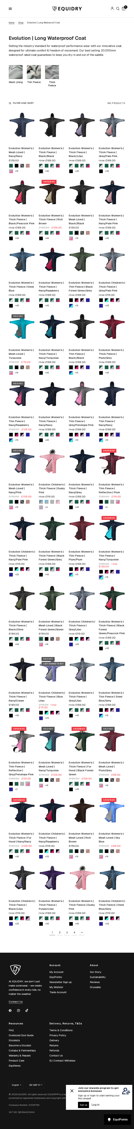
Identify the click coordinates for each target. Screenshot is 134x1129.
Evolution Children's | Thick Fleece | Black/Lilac (22, 904)
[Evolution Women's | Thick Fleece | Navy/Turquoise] (52, 328)
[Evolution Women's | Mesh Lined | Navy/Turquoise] (52, 740)
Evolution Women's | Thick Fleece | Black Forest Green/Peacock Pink (112, 627)
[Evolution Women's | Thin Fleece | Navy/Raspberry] (22, 395)
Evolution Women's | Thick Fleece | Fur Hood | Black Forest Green (81, 768)
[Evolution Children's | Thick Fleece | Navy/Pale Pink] (22, 529)
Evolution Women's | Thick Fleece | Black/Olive (21, 625)
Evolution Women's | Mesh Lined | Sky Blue (111, 837)
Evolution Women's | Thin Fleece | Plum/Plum (81, 555)
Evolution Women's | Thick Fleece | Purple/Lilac (51, 904)
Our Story (95, 972)
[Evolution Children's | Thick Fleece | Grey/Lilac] (82, 599)
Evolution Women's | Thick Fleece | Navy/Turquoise (51, 353)
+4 (46, 507)
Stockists (14, 1040)
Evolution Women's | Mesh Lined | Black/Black (81, 219)
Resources (16, 1023)
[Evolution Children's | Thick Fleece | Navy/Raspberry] (52, 811)
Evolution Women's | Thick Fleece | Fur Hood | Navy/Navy (21, 837)
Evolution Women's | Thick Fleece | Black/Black (51, 152)
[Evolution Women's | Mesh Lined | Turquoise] (22, 328)
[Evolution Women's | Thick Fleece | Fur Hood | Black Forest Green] (82, 740)
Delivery (54, 1040)
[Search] (118, 8)
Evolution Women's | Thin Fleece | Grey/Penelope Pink (81, 421)
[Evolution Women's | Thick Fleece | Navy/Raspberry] (52, 260)
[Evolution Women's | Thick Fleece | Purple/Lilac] (52, 879)
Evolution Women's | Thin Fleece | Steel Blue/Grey (111, 696)
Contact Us (56, 1055)
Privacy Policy (57, 1035)
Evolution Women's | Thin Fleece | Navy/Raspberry (21, 421)
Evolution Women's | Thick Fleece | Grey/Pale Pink (111, 152)
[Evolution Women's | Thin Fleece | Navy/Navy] (112, 395)
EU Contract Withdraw (62, 1060)
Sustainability (98, 977)
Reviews (95, 982)
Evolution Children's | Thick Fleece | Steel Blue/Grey (112, 904)
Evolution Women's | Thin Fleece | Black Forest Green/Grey (81, 286)
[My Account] (112, 8)
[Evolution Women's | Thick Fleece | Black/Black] (52, 126)
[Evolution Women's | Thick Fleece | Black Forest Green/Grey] (52, 529)
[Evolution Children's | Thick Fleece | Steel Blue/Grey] (112, 879)
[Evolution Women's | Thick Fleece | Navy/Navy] (52, 395)
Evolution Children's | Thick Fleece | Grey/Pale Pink (112, 286)
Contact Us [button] (16, 1001)
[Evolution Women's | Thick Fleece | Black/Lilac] (82, 126)
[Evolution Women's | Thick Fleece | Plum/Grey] (112, 328)
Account (55, 965)
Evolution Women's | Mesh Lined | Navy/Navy (21, 152)
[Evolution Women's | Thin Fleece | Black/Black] (82, 328)
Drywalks (95, 987)
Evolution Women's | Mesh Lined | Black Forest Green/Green (51, 625)
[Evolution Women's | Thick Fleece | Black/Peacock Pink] (22, 193)
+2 (106, 507)
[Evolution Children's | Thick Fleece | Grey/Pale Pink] (112, 260)
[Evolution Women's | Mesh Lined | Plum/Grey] (112, 740)
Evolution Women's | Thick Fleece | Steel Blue (21, 286)
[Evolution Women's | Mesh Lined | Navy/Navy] (22, 126)
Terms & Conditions (61, 1030)
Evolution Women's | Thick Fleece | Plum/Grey (111, 353)
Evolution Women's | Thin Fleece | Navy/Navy (111, 421)
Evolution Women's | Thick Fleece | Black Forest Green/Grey (51, 555)
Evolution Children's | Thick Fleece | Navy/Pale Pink (22, 555)
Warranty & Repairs (20, 1055)
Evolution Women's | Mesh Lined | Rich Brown (81, 837)
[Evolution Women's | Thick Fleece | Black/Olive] (22, 599)
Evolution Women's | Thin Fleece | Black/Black (81, 353)
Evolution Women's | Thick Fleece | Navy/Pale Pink (111, 219)
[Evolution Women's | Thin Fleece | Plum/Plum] (82, 529)
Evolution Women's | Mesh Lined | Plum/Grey (111, 766)
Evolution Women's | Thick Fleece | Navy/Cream (21, 696)
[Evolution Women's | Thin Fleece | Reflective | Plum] (112, 462)
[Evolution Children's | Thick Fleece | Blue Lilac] (52, 670)
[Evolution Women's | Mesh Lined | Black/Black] (82, 193)
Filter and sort (23, 103)
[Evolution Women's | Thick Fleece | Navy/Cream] (22, 670)
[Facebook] (12, 1010)
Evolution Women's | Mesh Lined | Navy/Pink (21, 488)
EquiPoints (55, 977)
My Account (56, 972)
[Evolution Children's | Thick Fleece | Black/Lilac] (22, 879)
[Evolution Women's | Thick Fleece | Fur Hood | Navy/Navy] (22, 811)
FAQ (11, 1030)
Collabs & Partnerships (22, 1050)
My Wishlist (56, 987)
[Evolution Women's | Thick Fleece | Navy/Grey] (82, 462)
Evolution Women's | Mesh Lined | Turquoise (21, 353)
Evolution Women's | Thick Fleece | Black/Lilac (81, 152)
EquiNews (15, 1065)
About (94, 965)
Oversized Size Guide (21, 1035)
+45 (47, 171)
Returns (53, 1045)
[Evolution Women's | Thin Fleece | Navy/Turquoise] (112, 529)
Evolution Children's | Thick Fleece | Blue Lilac (52, 696)
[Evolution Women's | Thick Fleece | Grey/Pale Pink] (112, 126)
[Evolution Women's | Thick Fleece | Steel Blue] (22, 260)
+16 (16, 171)
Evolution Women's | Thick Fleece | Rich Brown (51, 219)
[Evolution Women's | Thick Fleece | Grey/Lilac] (82, 670)
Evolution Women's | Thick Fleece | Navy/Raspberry (51, 286)
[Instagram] (21, 1010)
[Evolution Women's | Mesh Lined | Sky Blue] (112, 811)
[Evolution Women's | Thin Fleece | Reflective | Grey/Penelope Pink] (22, 740)
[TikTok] (29, 1010)
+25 (107, 305)
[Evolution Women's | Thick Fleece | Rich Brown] (52, 193)
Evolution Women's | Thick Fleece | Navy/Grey (81, 488)
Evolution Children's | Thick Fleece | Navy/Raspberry (52, 837)
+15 (76, 305)
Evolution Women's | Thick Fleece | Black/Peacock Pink (22, 219)
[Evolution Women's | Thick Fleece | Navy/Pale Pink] (112, 193)
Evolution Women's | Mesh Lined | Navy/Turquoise (51, 766)
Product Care (16, 1060)
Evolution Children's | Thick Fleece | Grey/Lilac (82, 625)
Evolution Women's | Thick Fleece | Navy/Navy (51, 421)
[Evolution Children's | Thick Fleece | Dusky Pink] (52, 462)
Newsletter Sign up (60, 982)
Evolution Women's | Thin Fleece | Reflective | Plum (111, 488)
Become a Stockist (20, 1045)
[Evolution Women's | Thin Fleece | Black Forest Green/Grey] (82, 260)
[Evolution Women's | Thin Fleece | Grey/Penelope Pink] (82, 395)
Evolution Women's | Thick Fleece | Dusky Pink (82, 904)
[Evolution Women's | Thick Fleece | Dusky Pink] (82, 879)
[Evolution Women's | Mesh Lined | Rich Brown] (82, 811)
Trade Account (57, 992)
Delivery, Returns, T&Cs (65, 1023)
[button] (11, 165)
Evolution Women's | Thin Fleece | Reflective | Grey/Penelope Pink (21, 768)
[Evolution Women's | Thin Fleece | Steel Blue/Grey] (112, 670)
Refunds (54, 1050)
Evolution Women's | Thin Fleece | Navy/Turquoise (111, 555)
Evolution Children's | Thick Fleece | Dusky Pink (52, 488)
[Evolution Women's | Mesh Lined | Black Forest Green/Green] (52, 599)
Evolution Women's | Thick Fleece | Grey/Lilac (81, 696)
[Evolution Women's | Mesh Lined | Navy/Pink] (22, 462)
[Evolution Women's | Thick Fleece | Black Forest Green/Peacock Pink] (112, 599)
